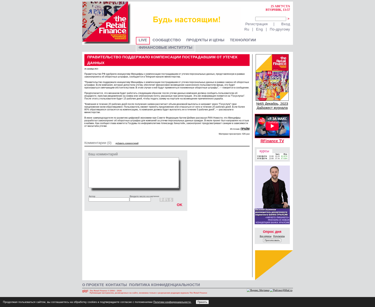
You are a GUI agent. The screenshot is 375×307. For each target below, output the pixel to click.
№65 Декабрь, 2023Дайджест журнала (272, 106)
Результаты (279, 236)
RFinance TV (272, 141)
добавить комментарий (126, 143)
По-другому (280, 29)
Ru (246, 29)
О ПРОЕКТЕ (93, 285)
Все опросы (265, 236)
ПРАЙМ (245, 128)
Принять (202, 302)
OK (179, 205)
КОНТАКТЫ (116, 285)
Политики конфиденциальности (172, 302)
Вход (285, 24)
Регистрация (256, 24)
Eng (259, 29)
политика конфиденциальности (164, 285)
